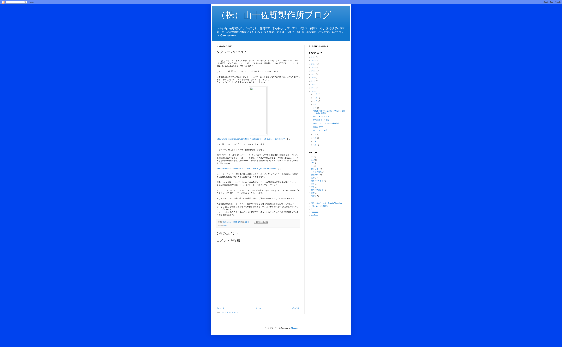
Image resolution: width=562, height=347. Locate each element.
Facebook (315, 212)
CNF (313, 163)
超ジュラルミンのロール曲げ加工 (326, 123)
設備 (313, 193)
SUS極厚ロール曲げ (321, 120)
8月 (315, 108)
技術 (313, 178)
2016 (313, 91)
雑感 (225, 225)
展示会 (313, 196)
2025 (313, 60)
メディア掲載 (316, 172)
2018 (313, 84)
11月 (315, 98)
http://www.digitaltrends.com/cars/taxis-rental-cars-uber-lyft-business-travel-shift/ (251, 139)
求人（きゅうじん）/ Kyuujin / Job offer (326, 203)
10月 (315, 101)
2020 (313, 78)
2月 (315, 145)
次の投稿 (220, 308)
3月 (315, 141)
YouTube (314, 215)
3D (312, 157)
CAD (313, 160)
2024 (313, 64)
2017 (313, 88)
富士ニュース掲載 (320, 130)
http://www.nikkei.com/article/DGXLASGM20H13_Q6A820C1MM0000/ (246, 169)
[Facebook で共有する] (264, 222)
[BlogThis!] (258, 222)
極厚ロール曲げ (317, 181)
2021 (313, 74)
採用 (313, 184)
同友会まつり (318, 127)
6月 (315, 138)
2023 (313, 67)
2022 (313, 71)
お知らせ (314, 169)
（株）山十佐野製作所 (320, 206)
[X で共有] (261, 222)
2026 (313, 57)
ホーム (258, 308)
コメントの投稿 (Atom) (230, 312)
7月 (315, 135)
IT (311, 166)
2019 (313, 81)
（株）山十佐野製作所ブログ (274, 15)
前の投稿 (295, 308)
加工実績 (314, 175)
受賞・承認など (317, 190)
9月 (315, 105)
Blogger (294, 328)
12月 (315, 94)
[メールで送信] (255, 222)
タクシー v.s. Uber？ (321, 117)
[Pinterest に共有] (266, 222)
